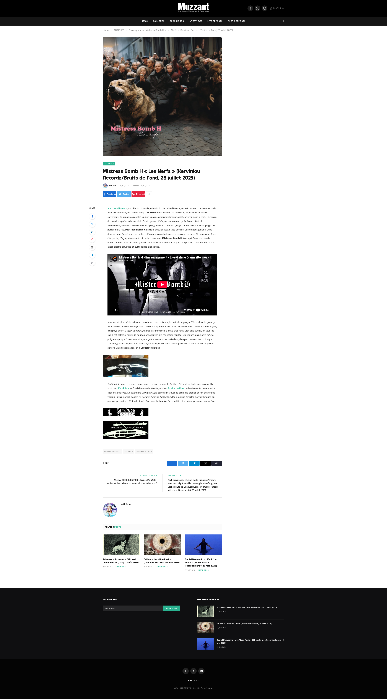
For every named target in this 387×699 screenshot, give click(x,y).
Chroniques (177, 21)
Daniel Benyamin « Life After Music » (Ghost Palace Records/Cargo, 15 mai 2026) (201, 563)
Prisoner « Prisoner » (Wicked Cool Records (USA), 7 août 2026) (121, 561)
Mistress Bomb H (144, 451)
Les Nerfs (129, 451)
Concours (159, 21)
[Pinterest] (92, 240)
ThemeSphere (206, 688)
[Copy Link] (92, 263)
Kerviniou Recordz (112, 451)
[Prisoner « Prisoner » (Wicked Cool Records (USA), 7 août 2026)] (121, 544)
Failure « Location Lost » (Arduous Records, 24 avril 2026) (162, 561)
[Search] (282, 21)
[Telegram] (92, 255)
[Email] (92, 247)
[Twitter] (92, 224)
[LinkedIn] (92, 232)
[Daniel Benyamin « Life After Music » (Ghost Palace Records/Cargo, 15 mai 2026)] (203, 544)
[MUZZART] (193, 8)
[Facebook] (92, 216)
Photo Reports (237, 21)
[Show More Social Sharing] (149, 194)
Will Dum (113, 186)
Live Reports (215, 21)
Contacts (193, 680)
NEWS (144, 21)
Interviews (195, 21)
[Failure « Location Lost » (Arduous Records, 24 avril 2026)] (162, 544)
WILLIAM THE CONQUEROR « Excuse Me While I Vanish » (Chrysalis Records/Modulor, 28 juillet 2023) (132, 482)
